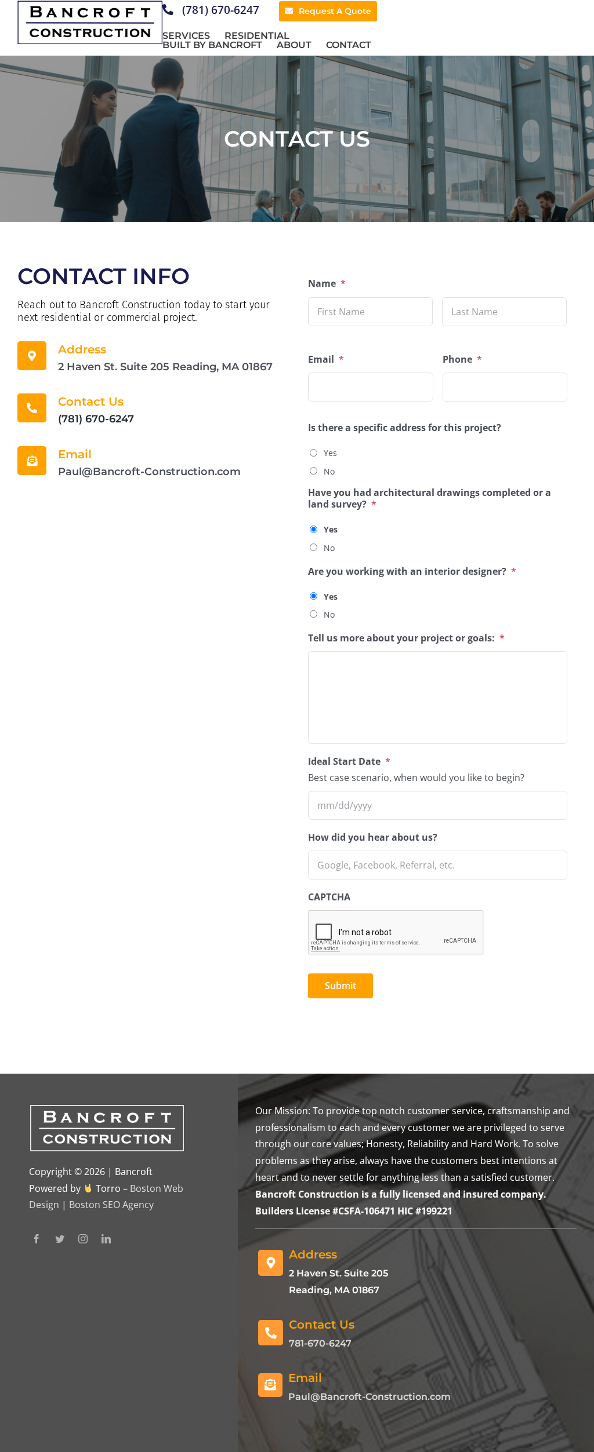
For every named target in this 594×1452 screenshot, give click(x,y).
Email (326, 359)
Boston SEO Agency (111, 1204)
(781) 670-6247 (219, 9)
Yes (330, 452)
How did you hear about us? (372, 837)
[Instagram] (83, 1238)
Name (327, 284)
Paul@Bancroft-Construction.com (369, 1396)
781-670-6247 (320, 1343)
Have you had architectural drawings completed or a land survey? (429, 499)
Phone (462, 359)
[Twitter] (59, 1238)
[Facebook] (36, 1238)
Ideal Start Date (349, 762)
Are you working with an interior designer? (412, 572)
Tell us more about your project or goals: (406, 638)
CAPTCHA (329, 897)
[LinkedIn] (106, 1238)
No (329, 471)
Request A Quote (335, 11)
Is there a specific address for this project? (404, 428)
